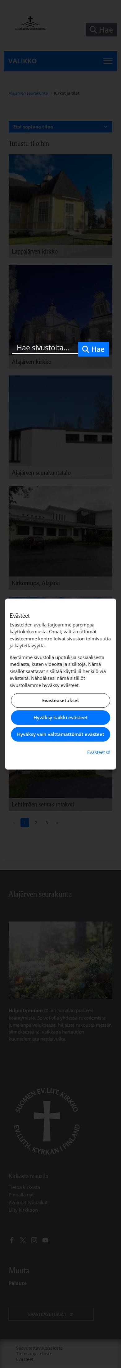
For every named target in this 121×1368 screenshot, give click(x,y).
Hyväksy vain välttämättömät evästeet (60, 734)
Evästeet (99, 752)
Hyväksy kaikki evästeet (61, 717)
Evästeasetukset (60, 700)
